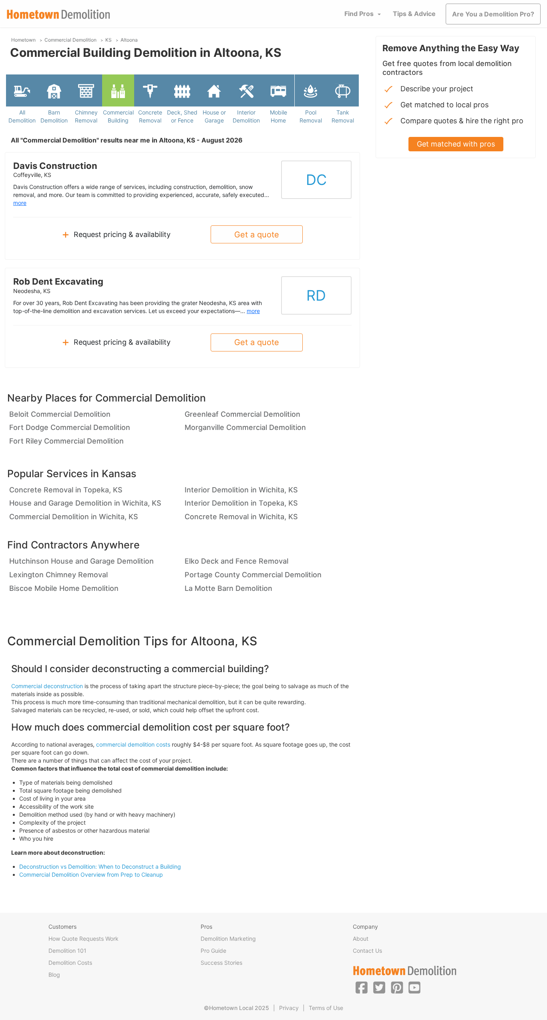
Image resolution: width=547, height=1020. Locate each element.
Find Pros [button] (359, 14)
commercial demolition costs (133, 744)
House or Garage (214, 116)
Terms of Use (326, 1007)
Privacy (289, 1007)
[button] (361, 987)
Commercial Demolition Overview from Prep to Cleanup (91, 874)
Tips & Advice (414, 14)
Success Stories (221, 962)
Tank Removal (343, 116)
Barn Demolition (54, 116)
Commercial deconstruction (47, 686)
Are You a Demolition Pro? (493, 14)
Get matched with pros (456, 144)
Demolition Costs (70, 962)
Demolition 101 (67, 950)
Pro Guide (213, 950)
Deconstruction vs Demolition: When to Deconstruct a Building (100, 866)
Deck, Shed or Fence (182, 116)
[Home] (58, 14)
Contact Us (367, 950)
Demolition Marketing (228, 938)
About (360, 938)
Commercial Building (118, 116)
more (19, 202)
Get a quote (256, 234)
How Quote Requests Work (83, 938)
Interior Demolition (246, 116)
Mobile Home (278, 116)
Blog (54, 974)
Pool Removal (311, 116)
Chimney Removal (86, 116)
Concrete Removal (150, 116)
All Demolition (22, 116)
